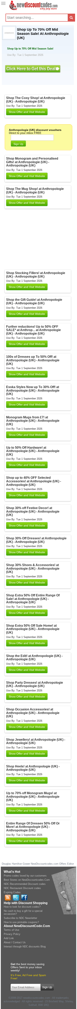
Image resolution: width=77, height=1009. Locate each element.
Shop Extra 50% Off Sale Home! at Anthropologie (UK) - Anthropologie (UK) (32, 629)
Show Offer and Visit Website (27, 111)
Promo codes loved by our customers (25, 875)
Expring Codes (12, 892)
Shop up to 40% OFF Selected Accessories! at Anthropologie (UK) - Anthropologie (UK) (33, 481)
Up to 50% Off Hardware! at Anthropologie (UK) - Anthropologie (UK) (32, 451)
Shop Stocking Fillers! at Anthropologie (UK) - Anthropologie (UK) (35, 274)
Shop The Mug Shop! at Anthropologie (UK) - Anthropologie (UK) (35, 190)
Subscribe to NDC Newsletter (20, 918)
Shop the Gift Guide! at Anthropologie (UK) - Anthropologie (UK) (34, 301)
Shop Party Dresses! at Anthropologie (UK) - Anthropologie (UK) (34, 684)
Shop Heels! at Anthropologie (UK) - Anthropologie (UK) (33, 768)
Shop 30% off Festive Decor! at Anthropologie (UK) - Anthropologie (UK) (32, 511)
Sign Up (18, 144)
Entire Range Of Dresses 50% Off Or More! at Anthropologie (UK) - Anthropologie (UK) (33, 827)
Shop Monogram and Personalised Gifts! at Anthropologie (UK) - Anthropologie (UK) (32, 162)
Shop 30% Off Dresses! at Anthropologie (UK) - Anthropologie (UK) (36, 540)
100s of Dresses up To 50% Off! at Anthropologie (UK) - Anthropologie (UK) (32, 360)
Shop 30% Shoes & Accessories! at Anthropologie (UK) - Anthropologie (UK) (32, 568)
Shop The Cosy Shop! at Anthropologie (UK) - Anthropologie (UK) (35, 99)
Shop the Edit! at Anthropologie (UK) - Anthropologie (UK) (34, 657)
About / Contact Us (15, 942)
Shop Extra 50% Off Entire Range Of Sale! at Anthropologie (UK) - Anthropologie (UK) (33, 599)
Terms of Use (11, 929)
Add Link (9, 938)
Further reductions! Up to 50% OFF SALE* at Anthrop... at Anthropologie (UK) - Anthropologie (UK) (33, 330)
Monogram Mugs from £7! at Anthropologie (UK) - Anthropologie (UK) (32, 421)
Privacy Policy (12, 934)
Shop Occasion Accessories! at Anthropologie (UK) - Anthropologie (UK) (32, 713)
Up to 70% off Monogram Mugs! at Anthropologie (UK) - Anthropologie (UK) (32, 796)
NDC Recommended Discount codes (25, 883)
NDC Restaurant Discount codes (22, 888)
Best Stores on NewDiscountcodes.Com (27, 879)
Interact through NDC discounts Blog (25, 946)
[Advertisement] (38, 240)
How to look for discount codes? (22, 906)
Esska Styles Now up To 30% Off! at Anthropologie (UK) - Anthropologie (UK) (32, 390)
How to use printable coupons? (21, 922)
